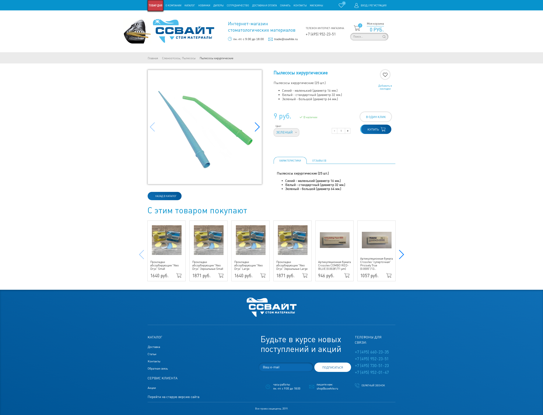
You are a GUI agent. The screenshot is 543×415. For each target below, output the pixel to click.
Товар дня (155, 5)
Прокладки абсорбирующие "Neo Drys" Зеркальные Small (207, 265)
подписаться (332, 367)
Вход (364, 5)
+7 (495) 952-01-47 (372, 372)
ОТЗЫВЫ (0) (319, 160)
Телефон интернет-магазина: (325, 28)
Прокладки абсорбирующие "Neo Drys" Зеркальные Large (292, 265)
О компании (173, 5)
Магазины (316, 5)
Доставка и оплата (264, 5)
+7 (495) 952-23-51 (321, 34)
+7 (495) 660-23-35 (372, 352)
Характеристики (290, 160)
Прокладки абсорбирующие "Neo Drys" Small (164, 265)
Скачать (285, 5)
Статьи (182, 16)
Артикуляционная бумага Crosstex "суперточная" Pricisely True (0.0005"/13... (376, 263)
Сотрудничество (238, 5)
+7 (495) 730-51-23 (372, 365)
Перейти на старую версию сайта (173, 397)
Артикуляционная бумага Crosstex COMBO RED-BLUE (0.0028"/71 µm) (334, 265)
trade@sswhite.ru (286, 39)
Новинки (204, 5)
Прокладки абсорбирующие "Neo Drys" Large (248, 265)
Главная (153, 58)
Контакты (300, 5)
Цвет (278, 126)
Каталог (190, 5)
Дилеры (218, 5)
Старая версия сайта (161, 16)
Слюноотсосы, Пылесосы (179, 58)
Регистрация (377, 5)
